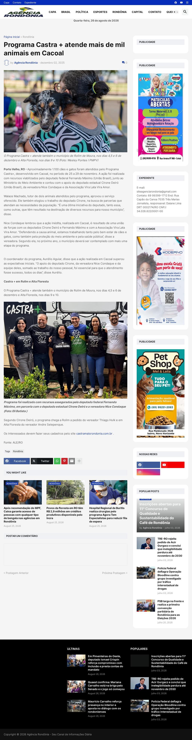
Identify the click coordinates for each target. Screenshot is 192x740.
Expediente (30, 2)
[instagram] (187, 2)
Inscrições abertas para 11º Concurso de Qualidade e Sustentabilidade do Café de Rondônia (169, 661)
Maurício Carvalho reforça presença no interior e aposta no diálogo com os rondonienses (105, 706)
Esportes (100, 11)
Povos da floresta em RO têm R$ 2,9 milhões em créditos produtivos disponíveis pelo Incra (64, 513)
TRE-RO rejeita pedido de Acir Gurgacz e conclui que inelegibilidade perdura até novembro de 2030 (170, 547)
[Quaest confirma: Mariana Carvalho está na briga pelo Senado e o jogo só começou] (76, 687)
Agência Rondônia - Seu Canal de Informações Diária (59, 734)
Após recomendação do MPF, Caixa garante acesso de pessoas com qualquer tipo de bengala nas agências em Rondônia (22, 514)
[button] (176, 12)
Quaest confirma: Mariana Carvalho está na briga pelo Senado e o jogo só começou (106, 685)
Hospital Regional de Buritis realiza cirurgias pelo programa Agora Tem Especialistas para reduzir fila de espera (108, 514)
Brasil (65, 11)
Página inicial (12, 37)
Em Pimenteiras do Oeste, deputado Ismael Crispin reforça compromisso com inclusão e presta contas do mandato (105, 663)
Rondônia (119, 11)
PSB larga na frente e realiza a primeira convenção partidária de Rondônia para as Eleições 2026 (171, 610)
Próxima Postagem (113, 572)
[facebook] (176, 2)
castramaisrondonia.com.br (94, 433)
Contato (17, 2)
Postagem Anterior (17, 572)
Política (82, 11)
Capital (137, 11)
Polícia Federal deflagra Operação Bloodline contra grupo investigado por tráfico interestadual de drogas (169, 578)
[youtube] (181, 2)
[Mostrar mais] (79, 461)
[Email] (72, 461)
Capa (6, 2)
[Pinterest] (64, 461)
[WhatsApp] (57, 461)
